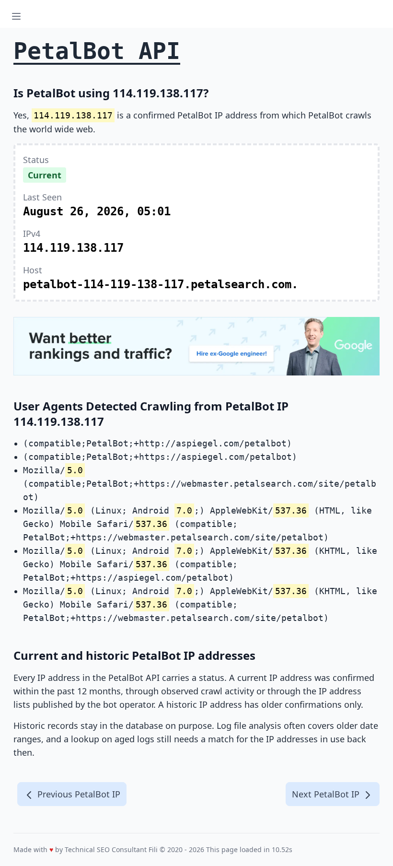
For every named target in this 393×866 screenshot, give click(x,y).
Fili (153, 849)
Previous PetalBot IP (77, 794)
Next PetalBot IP (327, 794)
